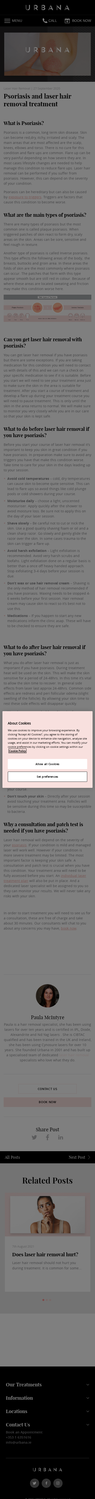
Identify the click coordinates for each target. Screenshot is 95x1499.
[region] (47, 749)
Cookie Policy (17, 751)
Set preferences (47, 776)
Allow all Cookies (47, 764)
